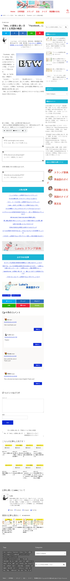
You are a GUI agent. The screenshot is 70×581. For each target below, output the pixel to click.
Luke (11, 496)
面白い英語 (20, 570)
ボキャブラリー (16, 295)
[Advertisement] (23, 109)
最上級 (30, 563)
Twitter (11, 510)
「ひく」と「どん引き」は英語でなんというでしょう (23, 202)
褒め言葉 (10, 568)
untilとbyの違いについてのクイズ (23, 224)
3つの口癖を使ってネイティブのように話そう (23, 198)
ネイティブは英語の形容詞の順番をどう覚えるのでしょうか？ (23, 262)
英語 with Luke (53, 578)
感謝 (13, 563)
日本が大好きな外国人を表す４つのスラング (23, 227)
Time (25, 552)
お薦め (29, 552)
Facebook (18, 510)
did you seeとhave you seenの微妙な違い (23, 217)
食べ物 (29, 570)
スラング (30, 11)
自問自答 (9, 565)
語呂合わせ (21, 568)
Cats (4, 552)
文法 (37, 11)
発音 (4, 565)
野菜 (4, 570)
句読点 (20, 561)
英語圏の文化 (54, 11)
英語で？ (14, 565)
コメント (4, 398)
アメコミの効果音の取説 (59, 53)
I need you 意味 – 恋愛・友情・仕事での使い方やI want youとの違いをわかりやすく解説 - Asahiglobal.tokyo (56, 149)
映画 (26, 563)
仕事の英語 (5, 561)
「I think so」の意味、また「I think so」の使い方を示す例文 (57, 120)
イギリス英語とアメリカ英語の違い (11, 554)
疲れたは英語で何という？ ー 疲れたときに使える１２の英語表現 (56, 61)
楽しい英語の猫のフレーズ (59, 70)
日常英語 (21, 11)
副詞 (16, 561)
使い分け (12, 561)
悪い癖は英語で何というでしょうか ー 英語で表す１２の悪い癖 (23, 220)
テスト (10, 556)
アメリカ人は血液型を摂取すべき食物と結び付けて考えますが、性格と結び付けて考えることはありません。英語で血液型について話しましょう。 (55, 43)
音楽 (26, 570)
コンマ (27, 554)
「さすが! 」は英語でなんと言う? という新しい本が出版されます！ (23, 236)
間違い (8, 570)
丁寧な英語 (24, 559)
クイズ (44, 11)
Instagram (26, 510)
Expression (15, 552)
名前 (3, 414)
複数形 (4, 568)
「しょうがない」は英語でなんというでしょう (23, 195)
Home (12, 11)
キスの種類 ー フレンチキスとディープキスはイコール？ (23, 208)
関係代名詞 (13, 570)
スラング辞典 (7, 295)
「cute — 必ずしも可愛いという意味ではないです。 (23, 205)
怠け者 (9, 563)
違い (30, 568)
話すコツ (15, 568)
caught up (9, 552)
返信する (38, 329)
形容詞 (4, 563)
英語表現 (28, 565)
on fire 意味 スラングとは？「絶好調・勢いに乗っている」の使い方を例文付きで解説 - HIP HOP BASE (57, 107)
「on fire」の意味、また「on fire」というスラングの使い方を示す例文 (56, 111)
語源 (27, 568)
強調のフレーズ (29, 561)
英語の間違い (21, 565)
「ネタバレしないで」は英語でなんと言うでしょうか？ (23, 277)
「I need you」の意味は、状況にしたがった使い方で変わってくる (57, 153)
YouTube (34, 510)
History (21, 552)
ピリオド (15, 556)
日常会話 (21, 563)
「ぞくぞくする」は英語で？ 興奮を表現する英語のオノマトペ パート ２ (56, 78)
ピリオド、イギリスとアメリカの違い (12, 559)
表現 (32, 565)
